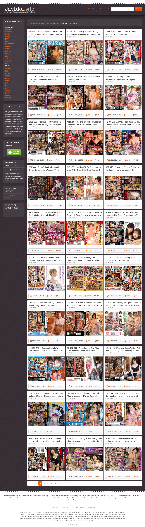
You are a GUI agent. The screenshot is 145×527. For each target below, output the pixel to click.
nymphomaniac (47, 498)
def (81, 495)
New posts (91, 507)
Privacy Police (79, 507)
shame (93, 498)
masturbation (26, 498)
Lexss (51, 69)
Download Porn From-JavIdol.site (19, 9)
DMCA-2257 (66, 507)
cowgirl (69, 495)
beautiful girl (19, 495)
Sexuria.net (7, 197)
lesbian (139, 495)
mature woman (37, 498)
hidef (134, 495)
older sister (56, 498)
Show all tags (72, 500)
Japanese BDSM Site (10, 195)
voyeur (137, 498)
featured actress (112, 496)
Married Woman (16, 498)
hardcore (128, 495)
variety (132, 498)
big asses (36, 495)
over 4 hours (73, 498)
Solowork (107, 498)
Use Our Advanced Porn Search (98, 9)
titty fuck (127, 498)
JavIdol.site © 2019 (72, 524)
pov (78, 498)
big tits (41, 495)
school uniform (85, 498)
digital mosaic (87, 495)
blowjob (46, 495)
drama (103, 495)
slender (98, 498)
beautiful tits (28, 495)
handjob (122, 495)
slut (102, 498)
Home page (54, 507)
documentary (96, 495)
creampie (76, 496)
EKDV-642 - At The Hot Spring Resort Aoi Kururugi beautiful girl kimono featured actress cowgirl (123, 396)
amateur (9, 495)
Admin (90, 69)
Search (138, 9)
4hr (5, 495)
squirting (113, 498)
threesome (120, 498)
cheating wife (54, 495)
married (8, 498)
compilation (63, 495)
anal (13, 495)
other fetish (64, 498)
